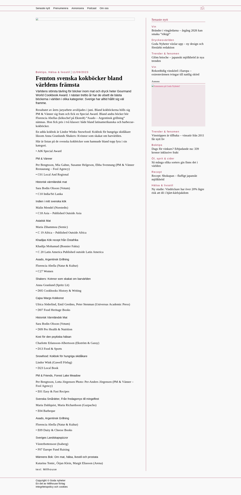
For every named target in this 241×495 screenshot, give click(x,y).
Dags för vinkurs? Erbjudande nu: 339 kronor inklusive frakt (175, 150)
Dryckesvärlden (163, 40)
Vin (154, 26)
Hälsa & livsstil (59, 72)
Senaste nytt (160, 19)
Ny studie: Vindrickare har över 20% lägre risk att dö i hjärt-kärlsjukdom (178, 190)
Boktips (41, 72)
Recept (157, 171)
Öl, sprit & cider (163, 158)
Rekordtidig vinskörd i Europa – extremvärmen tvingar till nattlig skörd (175, 72)
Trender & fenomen (165, 53)
